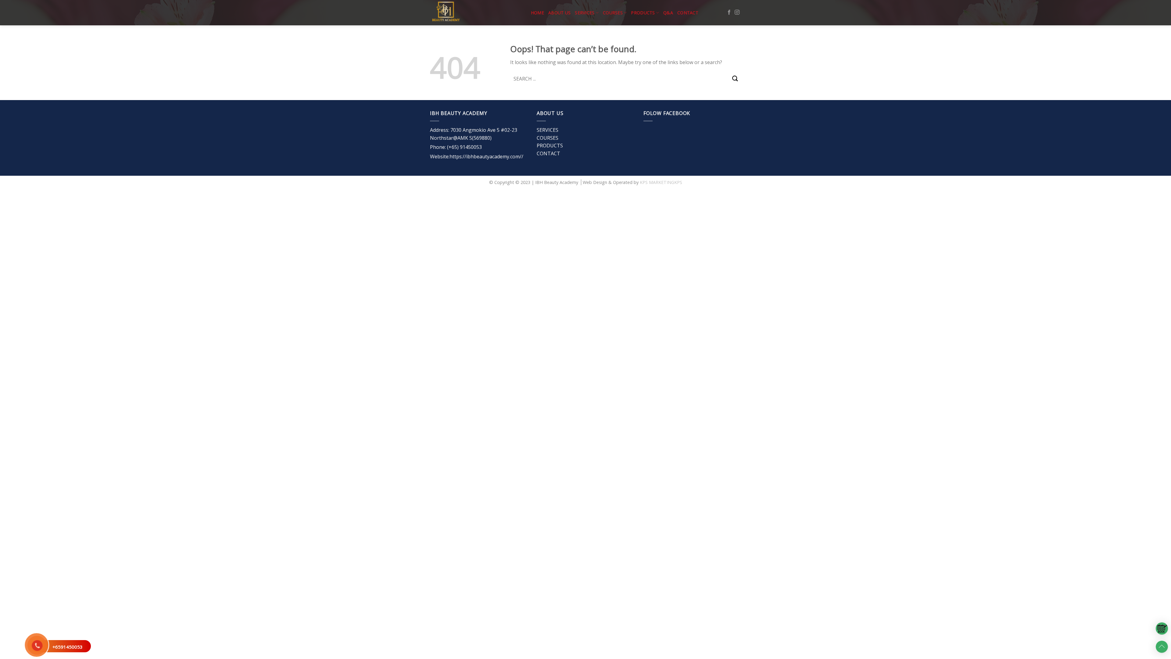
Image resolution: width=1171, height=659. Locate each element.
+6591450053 (67, 647)
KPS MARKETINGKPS (661, 182)
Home (537, 13)
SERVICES (584, 13)
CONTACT (687, 13)
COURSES (613, 13)
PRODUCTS (643, 13)
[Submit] (735, 79)
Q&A (668, 13)
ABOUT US (559, 13)
